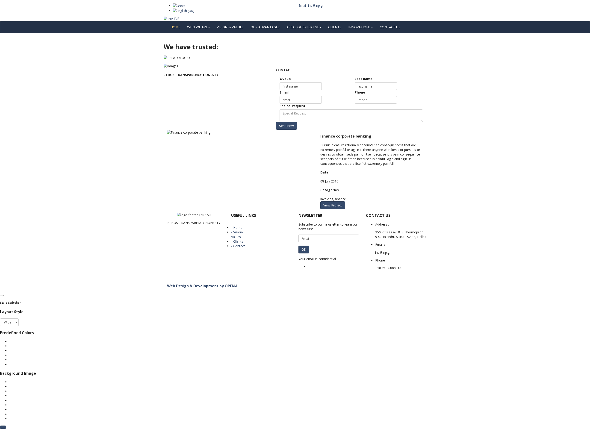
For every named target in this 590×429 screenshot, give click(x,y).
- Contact (238, 246)
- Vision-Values (237, 234)
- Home (236, 227)
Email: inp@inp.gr (311, 5)
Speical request (292, 106)
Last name (363, 78)
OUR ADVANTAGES (265, 27)
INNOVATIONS (359, 27)
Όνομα (285, 78)
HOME (175, 27)
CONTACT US (390, 27)
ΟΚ (303, 249)
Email (284, 92)
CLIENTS (334, 27)
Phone (360, 92)
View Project (332, 205)
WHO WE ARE (197, 27)
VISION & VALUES (230, 27)
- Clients (237, 241)
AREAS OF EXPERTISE (302, 27)
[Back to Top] (3, 427)
